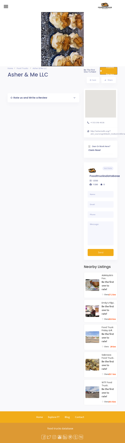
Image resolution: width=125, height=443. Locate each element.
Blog (67, 417)
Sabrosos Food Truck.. (108, 356)
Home (10, 68)
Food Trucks (22, 68)
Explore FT (54, 417)
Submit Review (110, 71)
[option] (62, 39)
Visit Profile (108, 168)
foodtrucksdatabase (105, 176)
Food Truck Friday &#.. (107, 329)
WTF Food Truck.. (107, 384)
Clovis (106, 294)
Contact (79, 417)
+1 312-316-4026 (97, 122)
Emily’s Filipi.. (108, 302)
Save (94, 80)
